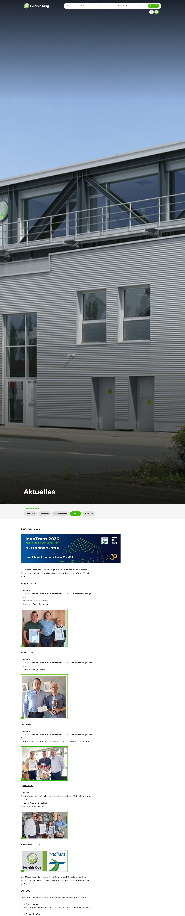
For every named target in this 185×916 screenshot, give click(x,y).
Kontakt (155, 6)
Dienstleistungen (139, 6)
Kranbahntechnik (112, 6)
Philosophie (30, 514)
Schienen (84, 6)
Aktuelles (75, 514)
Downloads (88, 514)
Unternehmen (72, 6)
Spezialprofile (97, 6)
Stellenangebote (60, 514)
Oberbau (126, 6)
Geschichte (44, 514)
